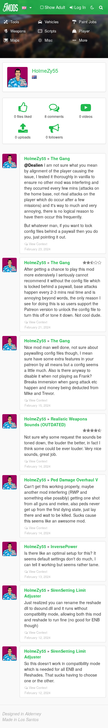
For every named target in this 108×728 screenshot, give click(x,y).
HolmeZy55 (45, 70)
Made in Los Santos (20, 719)
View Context (38, 243)
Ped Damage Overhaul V (74, 480)
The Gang (60, 158)
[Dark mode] (92, 7)
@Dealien (33, 165)
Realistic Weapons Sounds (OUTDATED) (55, 421)
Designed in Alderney (21, 714)
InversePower (64, 546)
